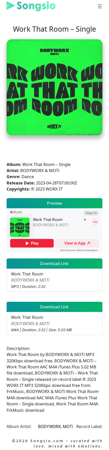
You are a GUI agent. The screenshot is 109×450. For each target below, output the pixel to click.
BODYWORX (49, 426)
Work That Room (30, 280)
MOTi (68, 426)
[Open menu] (100, 6)
